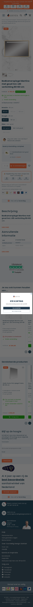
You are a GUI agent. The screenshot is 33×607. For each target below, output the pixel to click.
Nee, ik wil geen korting (16, 311)
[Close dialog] (31, 293)
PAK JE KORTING (16, 308)
